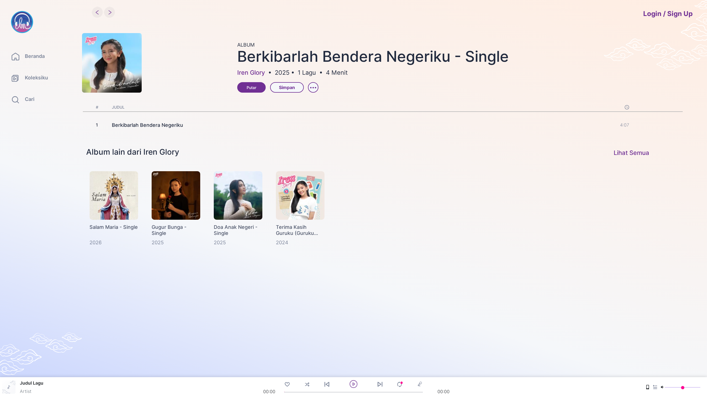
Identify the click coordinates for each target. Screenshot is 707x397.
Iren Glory (251, 72)
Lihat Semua (631, 153)
